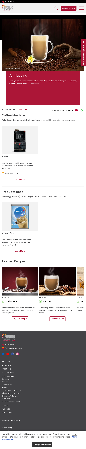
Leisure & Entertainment (11, 393)
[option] (43, 45)
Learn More (20, 179)
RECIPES (5, 405)
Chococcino (48, 301)
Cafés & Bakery (8, 376)
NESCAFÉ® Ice (8, 233)
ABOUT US (6, 361)
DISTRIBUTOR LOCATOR (11, 420)
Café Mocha (11, 301)
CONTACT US (7, 412)
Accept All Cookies (42, 444)
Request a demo (68, 8)
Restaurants (6, 399)
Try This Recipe (20, 318)
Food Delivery (7, 385)
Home (4, 109)
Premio (5, 156)
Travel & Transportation (11, 401)
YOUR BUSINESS (8, 372)
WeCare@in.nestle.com (13, 348)
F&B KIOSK (6, 409)
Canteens (6, 379)
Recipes (12, 109)
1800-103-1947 (10, 1)
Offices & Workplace (10, 396)
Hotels (4, 387)
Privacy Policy (7, 427)
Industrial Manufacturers (11, 390)
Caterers (5, 382)
